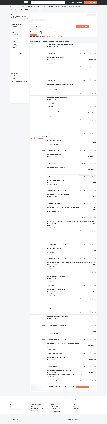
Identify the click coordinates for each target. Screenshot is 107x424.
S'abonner (34, 34)
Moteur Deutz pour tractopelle (54, 154)
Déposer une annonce (82, 26)
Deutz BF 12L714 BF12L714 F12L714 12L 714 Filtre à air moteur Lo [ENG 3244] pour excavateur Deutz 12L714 (72, 221)
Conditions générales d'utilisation (36, 402)
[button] (92, 53)
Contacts (11, 406)
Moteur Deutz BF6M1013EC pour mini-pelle (57, 180)
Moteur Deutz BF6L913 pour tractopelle (56, 124)
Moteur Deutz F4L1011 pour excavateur (56, 276)
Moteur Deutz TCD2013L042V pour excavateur (58, 140)
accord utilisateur (61, 36)
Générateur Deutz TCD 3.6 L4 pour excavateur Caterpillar (60, 71)
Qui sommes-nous (13, 402)
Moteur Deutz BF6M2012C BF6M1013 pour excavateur (59, 370)
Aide (11, 404)
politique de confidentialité (49, 36)
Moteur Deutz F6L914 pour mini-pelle (55, 57)
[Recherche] (32, 2)
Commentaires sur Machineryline (36, 408)
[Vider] (27, 18)
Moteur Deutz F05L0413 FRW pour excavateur (57, 303)
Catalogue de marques (34, 410)
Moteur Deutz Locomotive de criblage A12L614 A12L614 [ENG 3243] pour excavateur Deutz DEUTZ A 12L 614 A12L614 (74, 207)
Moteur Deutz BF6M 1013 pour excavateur (57, 289)
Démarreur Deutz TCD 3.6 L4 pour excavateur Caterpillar (60, 44)
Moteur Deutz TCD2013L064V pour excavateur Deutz (59, 248)
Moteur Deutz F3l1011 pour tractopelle (56, 167)
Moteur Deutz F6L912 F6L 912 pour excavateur (58, 194)
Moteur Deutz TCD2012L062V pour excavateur (58, 316)
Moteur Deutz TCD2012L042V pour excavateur (58, 329)
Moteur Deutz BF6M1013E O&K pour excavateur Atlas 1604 (60, 84)
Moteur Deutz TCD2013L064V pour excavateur (58, 235)
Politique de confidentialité (35, 404)
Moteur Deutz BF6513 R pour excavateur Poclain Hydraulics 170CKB (63, 343)
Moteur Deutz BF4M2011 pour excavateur (56, 357)
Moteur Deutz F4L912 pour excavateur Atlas (57, 97)
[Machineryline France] (16, 2)
